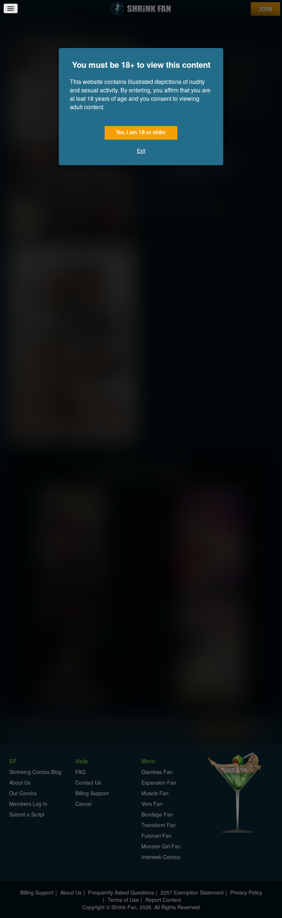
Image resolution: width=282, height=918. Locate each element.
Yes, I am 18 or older (141, 133)
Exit (141, 150)
